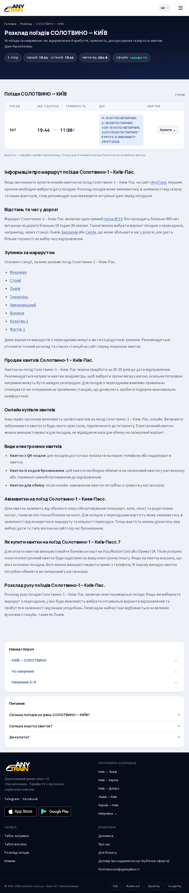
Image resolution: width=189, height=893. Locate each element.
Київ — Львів (107, 771)
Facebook (30, 799)
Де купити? (19, 737)
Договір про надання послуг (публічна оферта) (133, 861)
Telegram (11, 799)
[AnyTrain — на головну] (14, 8)
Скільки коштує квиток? (30, 726)
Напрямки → (107, 813)
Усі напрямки (94, 671)
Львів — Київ (107, 796)
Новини (9, 861)
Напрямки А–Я (94, 682)
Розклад (26, 24)
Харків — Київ (108, 805)
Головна (10, 24)
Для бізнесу (107, 852)
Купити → (168, 130)
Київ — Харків (108, 780)
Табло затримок (16, 836)
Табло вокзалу (15, 844)
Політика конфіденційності (119, 869)
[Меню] (180, 7)
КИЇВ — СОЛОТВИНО (94, 660)
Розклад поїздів (16, 852)
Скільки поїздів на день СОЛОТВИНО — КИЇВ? (49, 714)
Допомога (105, 836)
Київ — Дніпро (108, 788)
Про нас (104, 844)
